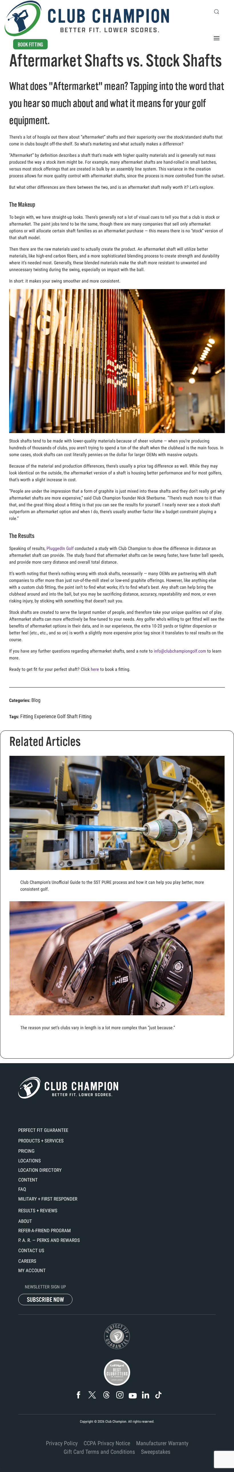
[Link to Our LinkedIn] (146, 1394)
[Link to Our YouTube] (133, 1396)
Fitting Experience (38, 716)
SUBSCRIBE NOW (45, 1300)
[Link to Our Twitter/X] (92, 1394)
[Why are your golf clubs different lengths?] (117, 967)
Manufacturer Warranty (162, 1443)
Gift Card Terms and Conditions (99, 1451)
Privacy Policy (62, 1443)
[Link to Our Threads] (106, 1394)
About (25, 1221)
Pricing (26, 1151)
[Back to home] (87, 18)
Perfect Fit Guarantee (43, 1130)
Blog (36, 700)
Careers (27, 1261)
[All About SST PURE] (117, 827)
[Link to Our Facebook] (79, 1394)
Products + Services (41, 1141)
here (95, 669)
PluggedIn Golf (60, 548)
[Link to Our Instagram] (120, 1394)
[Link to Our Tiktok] (159, 1394)
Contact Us (31, 1250)
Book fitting (30, 45)
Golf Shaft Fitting (74, 716)
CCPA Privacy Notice (107, 1443)
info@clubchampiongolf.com (180, 651)
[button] (216, 12)
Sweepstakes (155, 1451)
